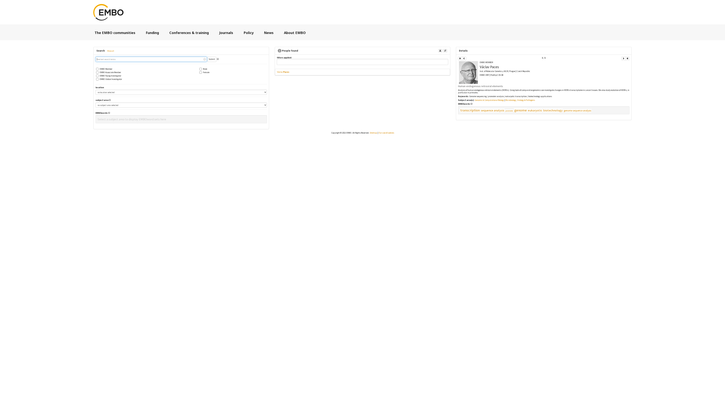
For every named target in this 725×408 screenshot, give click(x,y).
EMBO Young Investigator (110, 76)
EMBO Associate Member (110, 72)
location (100, 87)
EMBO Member (106, 69)
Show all (110, 51)
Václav (283, 72)
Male (205, 69)
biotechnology (553, 110)
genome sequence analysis (577, 110)
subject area (102, 100)
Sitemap (373, 132)
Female (206, 72)
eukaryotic (535, 110)
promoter (509, 111)
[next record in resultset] (623, 58)
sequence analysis (492, 110)
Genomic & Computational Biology (489, 100)
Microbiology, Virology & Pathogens (520, 100)
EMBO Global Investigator (111, 79)
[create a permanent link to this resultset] (445, 51)
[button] (218, 59)
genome (520, 110)
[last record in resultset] (627, 58)
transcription (470, 110)
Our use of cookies (386, 132)
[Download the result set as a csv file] (440, 51)
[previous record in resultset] (464, 58)
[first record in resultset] (460, 58)
